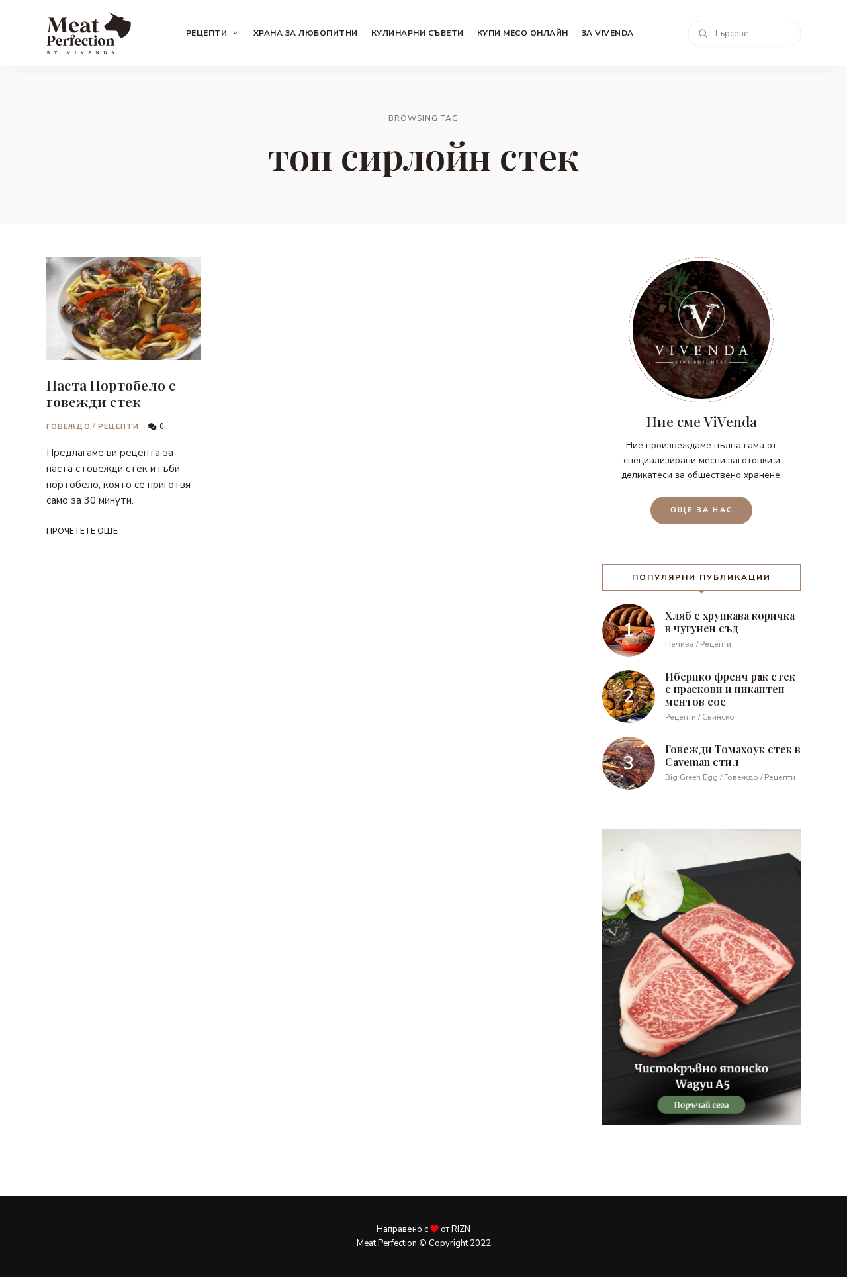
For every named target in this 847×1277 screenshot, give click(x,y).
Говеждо (68, 427)
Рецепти (207, 33)
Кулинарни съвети (417, 33)
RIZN (460, 1229)
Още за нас (701, 510)
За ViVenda (608, 33)
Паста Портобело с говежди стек (111, 392)
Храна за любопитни (305, 33)
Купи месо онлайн (522, 33)
